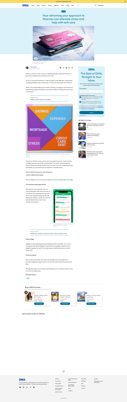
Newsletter (101, 5)
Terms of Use (100, 106)
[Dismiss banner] (125, 1)
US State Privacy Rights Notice (87, 108)
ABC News (83, 381)
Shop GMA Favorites (32, 287)
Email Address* (83, 88)
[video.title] (63, 43)
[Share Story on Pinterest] (66, 68)
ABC (82, 383)
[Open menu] (77, 5)
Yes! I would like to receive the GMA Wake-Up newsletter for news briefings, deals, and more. (92, 102)
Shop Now (39, 303)
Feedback (70, 390)
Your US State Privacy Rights (72, 379)
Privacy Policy (101, 107)
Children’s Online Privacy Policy (58, 389)
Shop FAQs (83, 378)
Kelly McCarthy (33, 67)
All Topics (83, 388)
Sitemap (96, 378)
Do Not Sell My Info (59, 386)
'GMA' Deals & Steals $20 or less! (63, 1)
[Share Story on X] (63, 68)
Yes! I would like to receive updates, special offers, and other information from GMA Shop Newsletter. (92, 98)
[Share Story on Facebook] (60, 68)
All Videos (83, 386)
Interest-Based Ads (72, 382)
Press (69, 388)
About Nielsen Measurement (71, 385)
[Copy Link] (72, 68)
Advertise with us (58, 392)
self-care (55, 73)
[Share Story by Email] (69, 68)
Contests (57, 378)
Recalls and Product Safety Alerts (98, 381)
